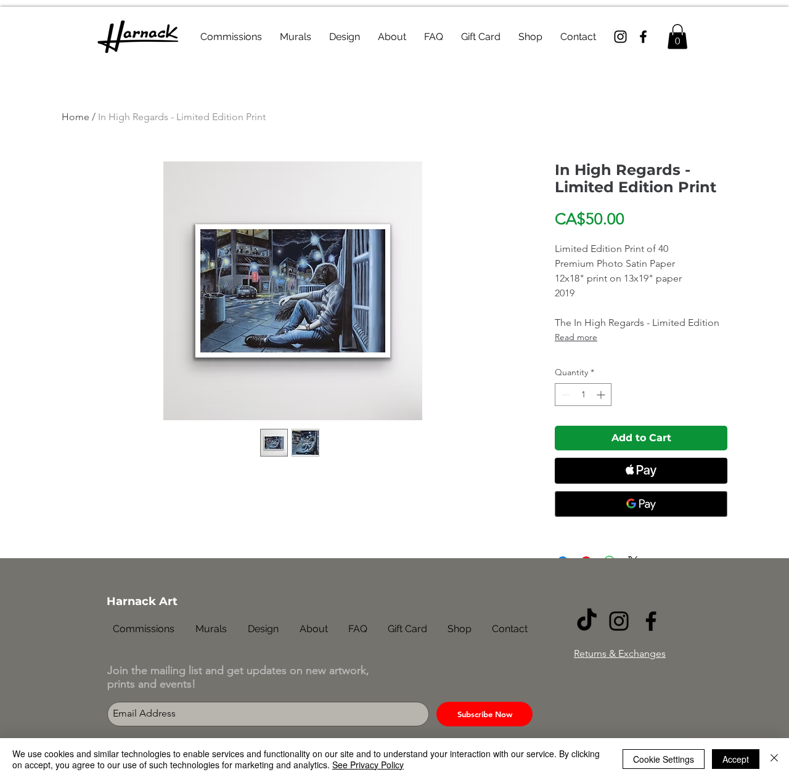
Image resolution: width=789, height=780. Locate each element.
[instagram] (620, 36)
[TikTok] (587, 621)
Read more (576, 337)
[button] (677, 36)
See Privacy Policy (368, 764)
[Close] (774, 759)
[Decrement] (564, 394)
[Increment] (602, 394)
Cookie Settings (663, 759)
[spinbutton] (583, 394)
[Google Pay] (641, 504)
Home (75, 117)
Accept (735, 759)
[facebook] (643, 36)
